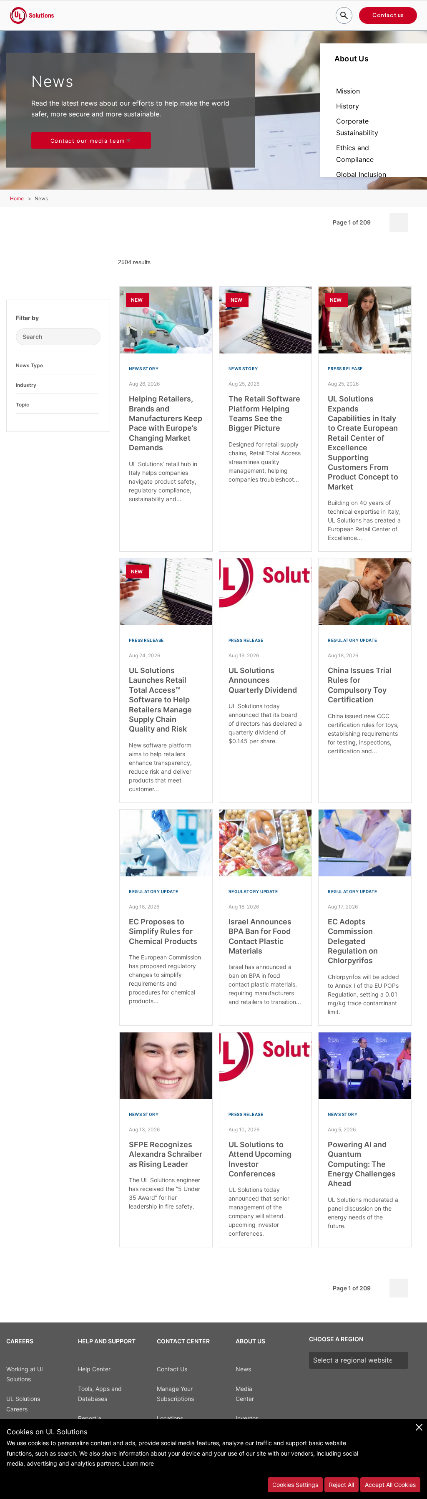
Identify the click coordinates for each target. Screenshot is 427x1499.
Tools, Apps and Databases (100, 1394)
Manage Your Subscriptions (175, 1394)
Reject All (341, 1484)
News (243, 1369)
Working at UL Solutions (25, 1374)
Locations (170, 1418)
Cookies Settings (295, 1484)
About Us (351, 58)
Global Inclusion (361, 174)
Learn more (138, 1463)
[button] (92, 365)
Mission (348, 91)
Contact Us (172, 1369)
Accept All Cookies (390, 1484)
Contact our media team (87, 140)
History (347, 106)
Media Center (245, 1394)
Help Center (94, 1369)
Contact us (388, 15)
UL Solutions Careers (23, 1404)
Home (17, 198)
